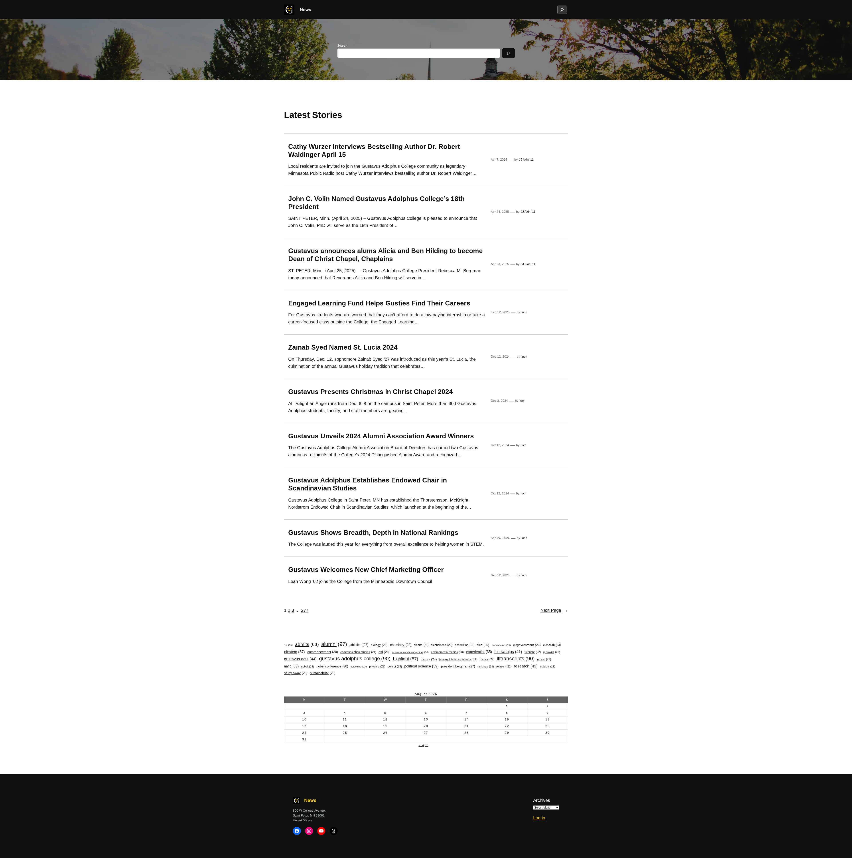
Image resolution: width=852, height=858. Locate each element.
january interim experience (458, 659)
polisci (395, 666)
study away (296, 673)
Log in (539, 817)
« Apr (423, 745)
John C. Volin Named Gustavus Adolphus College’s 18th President (376, 202)
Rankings (485, 666)
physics (377, 666)
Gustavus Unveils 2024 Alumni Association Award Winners (381, 436)
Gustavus (551, 652)
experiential (479, 652)
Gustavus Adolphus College (354, 658)
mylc (291, 666)
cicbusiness (441, 645)
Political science (421, 666)
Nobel (307, 666)
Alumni (334, 644)
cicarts (421, 645)
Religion (503, 666)
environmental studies (447, 652)
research (526, 666)
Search (342, 45)
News (305, 9)
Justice (487, 659)
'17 (288, 645)
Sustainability (322, 673)
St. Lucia (547, 666)
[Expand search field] (562, 10)
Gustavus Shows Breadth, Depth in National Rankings (373, 532)
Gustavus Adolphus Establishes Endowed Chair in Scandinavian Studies (367, 484)
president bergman (458, 666)
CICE (483, 645)
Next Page (554, 610)
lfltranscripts (516, 658)
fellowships (508, 651)
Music (544, 659)
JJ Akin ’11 (526, 159)
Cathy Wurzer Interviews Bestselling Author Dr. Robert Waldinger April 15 (374, 150)
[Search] (508, 53)
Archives (541, 800)
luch (524, 312)
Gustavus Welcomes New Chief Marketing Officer (366, 569)
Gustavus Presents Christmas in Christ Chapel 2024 (371, 391)
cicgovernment (527, 645)
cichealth (552, 645)
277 (304, 610)
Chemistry (400, 645)
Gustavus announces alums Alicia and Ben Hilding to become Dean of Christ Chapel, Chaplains (385, 254)
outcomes (359, 666)
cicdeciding (464, 645)
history (429, 659)
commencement (322, 652)
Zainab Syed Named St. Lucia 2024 (343, 347)
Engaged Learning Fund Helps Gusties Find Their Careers (379, 303)
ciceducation (501, 645)
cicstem (294, 652)
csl (384, 652)
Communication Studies (358, 652)
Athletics (358, 645)
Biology (379, 645)
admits (307, 644)
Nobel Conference (332, 666)
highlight (405, 658)
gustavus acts (300, 659)
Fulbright (533, 652)
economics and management (410, 652)
